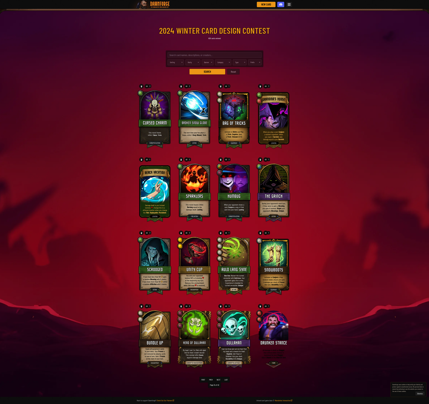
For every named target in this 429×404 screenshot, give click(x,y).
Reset (233, 71)
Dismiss (420, 393)
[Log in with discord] (280, 4)
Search (207, 71)
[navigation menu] (289, 4)
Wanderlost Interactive (282, 400)
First (203, 379)
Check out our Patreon (164, 400)
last (226, 379)
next (218, 379)
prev (211, 379)
